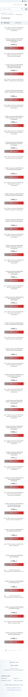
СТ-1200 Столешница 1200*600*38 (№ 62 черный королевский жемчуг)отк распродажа (14, 505)
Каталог (10, 13)
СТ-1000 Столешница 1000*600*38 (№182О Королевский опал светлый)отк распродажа (14, 66)
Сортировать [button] (18, 22)
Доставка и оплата (6, 680)
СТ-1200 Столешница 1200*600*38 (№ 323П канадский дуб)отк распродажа (14, 479)
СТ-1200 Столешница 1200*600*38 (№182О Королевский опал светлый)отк (14, 453)
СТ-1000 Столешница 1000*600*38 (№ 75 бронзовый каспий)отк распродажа (14, 376)
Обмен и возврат (18, 680)
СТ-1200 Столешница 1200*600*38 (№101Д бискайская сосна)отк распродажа (14, 428)
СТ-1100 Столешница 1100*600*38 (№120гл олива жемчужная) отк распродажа (14, 402)
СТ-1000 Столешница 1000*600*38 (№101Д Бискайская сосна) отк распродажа (14, 40)
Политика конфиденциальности (14, 687)
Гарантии (16, 678)
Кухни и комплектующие (8, 14)
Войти (25, 1)
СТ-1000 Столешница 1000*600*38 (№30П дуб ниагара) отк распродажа (14, 273)
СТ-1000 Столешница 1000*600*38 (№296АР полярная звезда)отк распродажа (14, 247)
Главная (5, 13)
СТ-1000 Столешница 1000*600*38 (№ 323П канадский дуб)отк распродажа (14, 299)
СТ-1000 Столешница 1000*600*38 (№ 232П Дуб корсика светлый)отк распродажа (14, 118)
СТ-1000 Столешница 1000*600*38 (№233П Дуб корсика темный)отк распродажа (14, 144)
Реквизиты (4, 678)
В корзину (15, 48)
